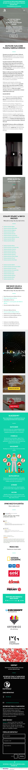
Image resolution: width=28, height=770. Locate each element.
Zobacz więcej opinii (14, 208)
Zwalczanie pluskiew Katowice (10, 251)
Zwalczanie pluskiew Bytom (9, 232)
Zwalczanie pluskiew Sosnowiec (10, 268)
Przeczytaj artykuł (14, 388)
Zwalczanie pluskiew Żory (9, 279)
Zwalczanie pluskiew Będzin (9, 226)
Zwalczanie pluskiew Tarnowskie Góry (11, 270)
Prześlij (22, 756)
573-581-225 (13, 36)
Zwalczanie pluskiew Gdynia (9, 240)
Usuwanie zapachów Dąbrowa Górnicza (11, 311)
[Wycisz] (18, 600)
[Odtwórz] (6, 600)
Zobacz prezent (14, 406)
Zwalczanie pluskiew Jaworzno (10, 249)
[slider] (21, 600)
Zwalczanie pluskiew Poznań (9, 258)
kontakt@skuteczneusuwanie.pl (12, 702)
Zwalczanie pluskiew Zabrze (9, 277)
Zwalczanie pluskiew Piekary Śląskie (11, 256)
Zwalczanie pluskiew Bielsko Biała (10, 228)
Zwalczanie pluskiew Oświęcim (10, 254)
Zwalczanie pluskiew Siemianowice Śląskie (12, 266)
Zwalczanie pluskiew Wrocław (9, 275)
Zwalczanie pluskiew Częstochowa (10, 235)
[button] (22, 652)
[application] (14, 600)
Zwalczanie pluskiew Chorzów (9, 233)
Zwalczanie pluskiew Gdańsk (9, 239)
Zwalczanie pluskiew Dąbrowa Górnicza (11, 237)
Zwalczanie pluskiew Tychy (9, 273)
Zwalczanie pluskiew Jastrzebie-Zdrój (11, 247)
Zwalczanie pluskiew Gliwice (9, 245)
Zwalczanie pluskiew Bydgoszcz (10, 230)
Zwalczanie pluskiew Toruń (9, 272)
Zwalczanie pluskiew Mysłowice (10, 252)
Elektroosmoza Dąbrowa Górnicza (10, 298)
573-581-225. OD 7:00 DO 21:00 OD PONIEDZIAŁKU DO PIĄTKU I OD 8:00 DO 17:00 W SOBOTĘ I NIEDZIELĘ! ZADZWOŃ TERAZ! (14, 3)
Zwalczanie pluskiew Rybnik (9, 264)
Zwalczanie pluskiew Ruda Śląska (10, 260)
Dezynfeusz (5, 722)
